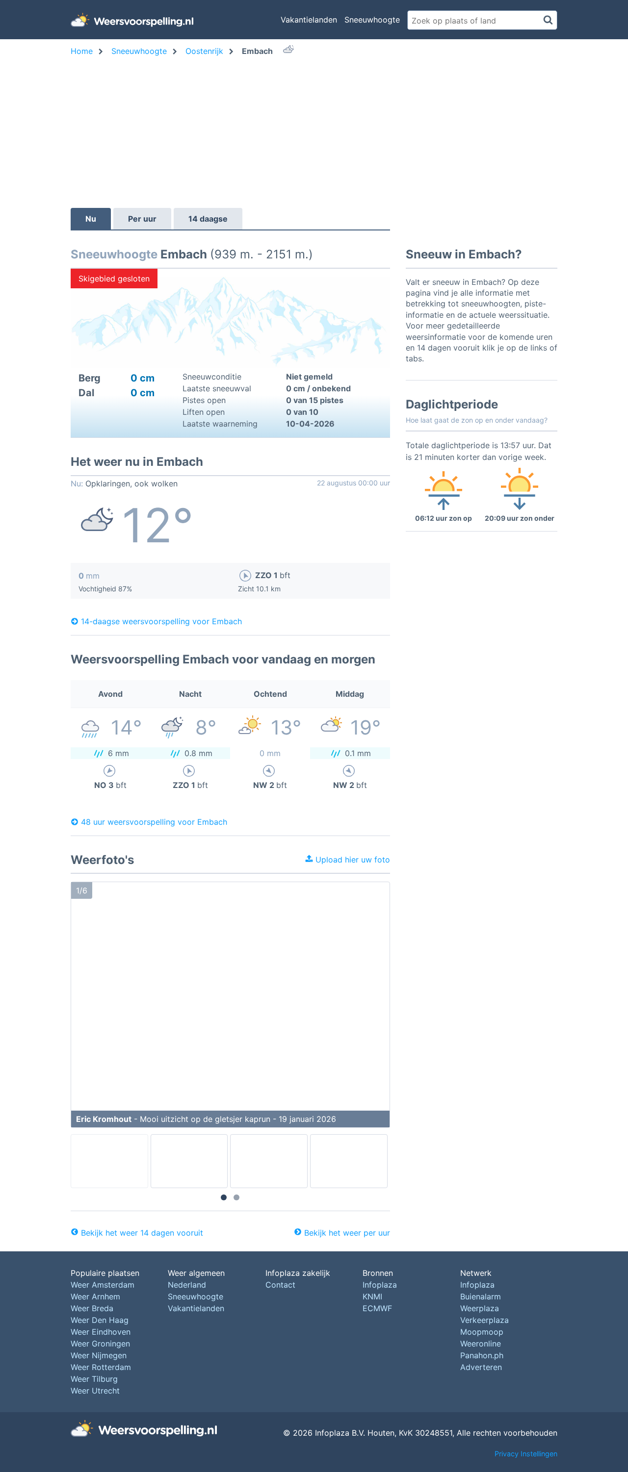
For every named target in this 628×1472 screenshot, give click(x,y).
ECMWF (377, 1308)
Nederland (187, 1285)
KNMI (372, 1296)
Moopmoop (481, 1332)
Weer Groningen (100, 1343)
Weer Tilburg (94, 1379)
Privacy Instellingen (526, 1453)
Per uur (142, 219)
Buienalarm (480, 1296)
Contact (280, 1285)
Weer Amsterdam (102, 1285)
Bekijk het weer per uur (347, 1233)
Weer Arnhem (95, 1296)
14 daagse (208, 219)
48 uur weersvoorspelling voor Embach (154, 822)
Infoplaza (380, 1285)
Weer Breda (92, 1308)
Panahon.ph (481, 1355)
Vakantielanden (309, 20)
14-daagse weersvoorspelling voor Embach (161, 621)
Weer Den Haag (100, 1320)
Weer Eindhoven (101, 1332)
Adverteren (481, 1367)
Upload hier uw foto (351, 859)
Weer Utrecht (95, 1391)
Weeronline (480, 1343)
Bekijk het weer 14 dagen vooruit (142, 1233)
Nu (90, 219)
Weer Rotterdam (101, 1367)
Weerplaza (479, 1308)
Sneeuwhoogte (372, 20)
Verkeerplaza (484, 1320)
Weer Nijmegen (99, 1355)
